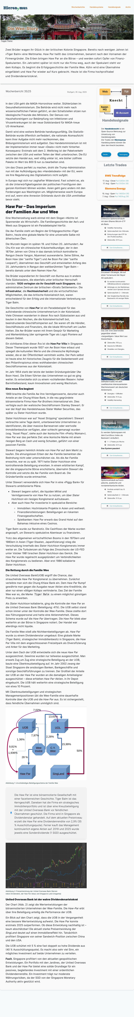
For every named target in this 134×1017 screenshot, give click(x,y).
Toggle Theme (6, 41)
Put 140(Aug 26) (122, 196)
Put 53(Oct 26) (122, 181)
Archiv (128, 7)
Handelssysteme (96, 7)
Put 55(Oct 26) (122, 183)
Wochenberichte (78, 7)
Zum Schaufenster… (116, 247)
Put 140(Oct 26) (122, 193)
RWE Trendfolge (115, 175)
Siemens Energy (115, 188)
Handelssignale (114, 7)
